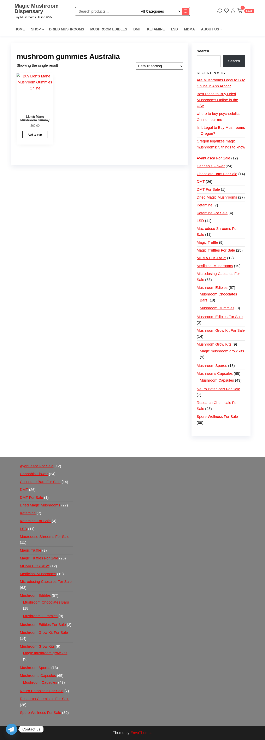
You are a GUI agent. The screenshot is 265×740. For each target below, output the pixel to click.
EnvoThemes (141, 733)
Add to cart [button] (35, 134)
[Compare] (219, 11)
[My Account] (233, 11)
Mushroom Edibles (108, 29)
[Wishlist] (226, 11)
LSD (174, 29)
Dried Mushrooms (66, 29)
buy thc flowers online (216, 444)
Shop (36, 29)
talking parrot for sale (124, 450)
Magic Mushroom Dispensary (36, 8)
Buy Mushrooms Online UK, (147, 444)
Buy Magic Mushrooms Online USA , (47, 444)
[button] (245, 11)
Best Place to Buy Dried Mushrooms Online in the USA (217, 100)
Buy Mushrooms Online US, (100, 444)
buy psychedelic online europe (79, 450)
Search (203, 51)
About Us (210, 29)
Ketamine (156, 29)
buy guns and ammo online (212, 450)
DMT (137, 29)
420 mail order (183, 444)
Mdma (189, 29)
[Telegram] (11, 729)
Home (19, 29)
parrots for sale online (34, 450)
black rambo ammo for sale (165, 450)
